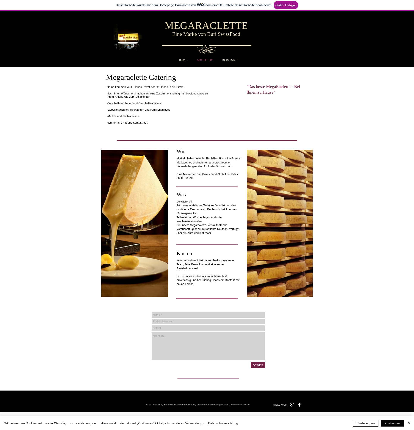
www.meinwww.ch (240, 404)
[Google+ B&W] (292, 404)
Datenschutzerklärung (223, 423)
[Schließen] (408, 423)
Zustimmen (392, 423)
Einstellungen (365, 423)
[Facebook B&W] (299, 404)
